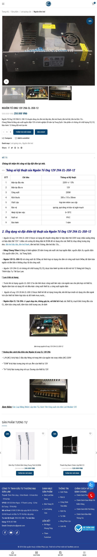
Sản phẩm (15, 12)
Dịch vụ (63, 511)
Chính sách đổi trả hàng (85, 509)
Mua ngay (41, 132)
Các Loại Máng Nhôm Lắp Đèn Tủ (26, 407)
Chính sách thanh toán (85, 495)
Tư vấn (62, 516)
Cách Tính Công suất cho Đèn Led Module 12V (58, 407)
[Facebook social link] (9, 147)
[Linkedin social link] (18, 147)
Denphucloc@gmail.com (16, 525)
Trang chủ (5, 12)
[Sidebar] (3, 170)
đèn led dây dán (12, 244)
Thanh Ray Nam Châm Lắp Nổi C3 (72, 465)
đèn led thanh (24, 244)
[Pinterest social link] (15, 147)
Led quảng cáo (26, 12)
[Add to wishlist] (43, 433)
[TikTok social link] (17, 532)
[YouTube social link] (11, 532)
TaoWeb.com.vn (73, 547)
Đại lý (62, 497)
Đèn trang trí (48, 504)
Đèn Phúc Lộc (43, 547)
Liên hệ (63, 526)
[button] (25, 473)
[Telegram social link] (21, 147)
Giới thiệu (64, 492)
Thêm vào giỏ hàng (23, 132)
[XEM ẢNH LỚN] (6, 81)
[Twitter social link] (12, 147)
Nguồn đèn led (39, 12)
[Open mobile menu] (3, 3)
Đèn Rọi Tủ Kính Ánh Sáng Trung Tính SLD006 (25, 465)
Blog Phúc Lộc (65, 521)
